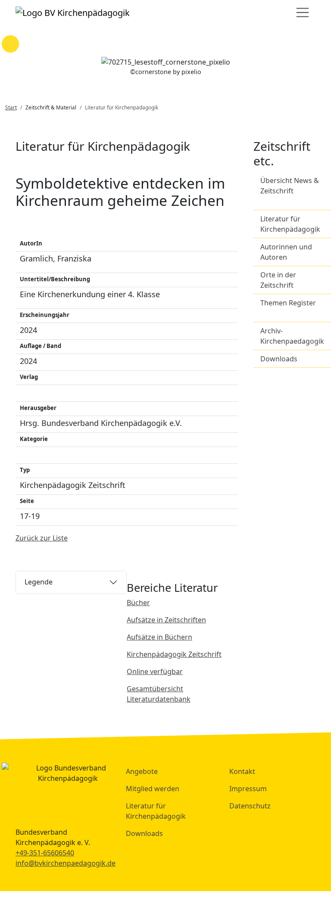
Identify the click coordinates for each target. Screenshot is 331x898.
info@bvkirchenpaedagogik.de (66, 863)
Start (11, 107)
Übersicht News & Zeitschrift (289, 186)
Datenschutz (250, 806)
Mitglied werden (152, 788)
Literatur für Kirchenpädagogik (290, 224)
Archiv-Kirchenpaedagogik (292, 336)
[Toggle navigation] (302, 12)
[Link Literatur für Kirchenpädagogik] (73, 12)
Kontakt (242, 771)
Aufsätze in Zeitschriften (166, 620)
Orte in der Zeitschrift (278, 280)
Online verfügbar (155, 671)
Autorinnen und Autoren (286, 252)
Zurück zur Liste (42, 538)
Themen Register (288, 303)
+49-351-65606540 (45, 853)
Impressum (248, 788)
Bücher (138, 602)
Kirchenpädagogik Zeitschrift (174, 654)
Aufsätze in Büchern (159, 637)
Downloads (278, 359)
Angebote (142, 771)
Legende (39, 582)
